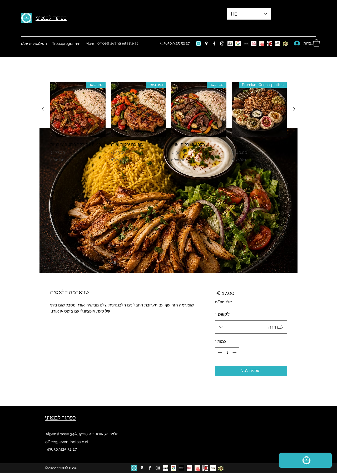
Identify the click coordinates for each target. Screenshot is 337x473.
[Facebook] (214, 43)
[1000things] (261, 43)
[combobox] (251, 327)
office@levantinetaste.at (117, 43)
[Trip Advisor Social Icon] (230, 43)
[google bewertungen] (238, 43)
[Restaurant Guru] (269, 43)
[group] (168, 125)
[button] (316, 43)
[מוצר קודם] (294, 109)
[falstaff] (246, 43)
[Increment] (219, 352)
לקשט (222, 314)
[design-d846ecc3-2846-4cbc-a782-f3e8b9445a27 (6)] (198, 43)
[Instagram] (222, 43)
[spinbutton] (227, 352)
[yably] (277, 43)
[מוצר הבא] (42, 109)
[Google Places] (206, 43)
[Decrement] (235, 352)
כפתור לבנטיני (51, 17)
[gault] (253, 43)
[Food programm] (285, 43)
